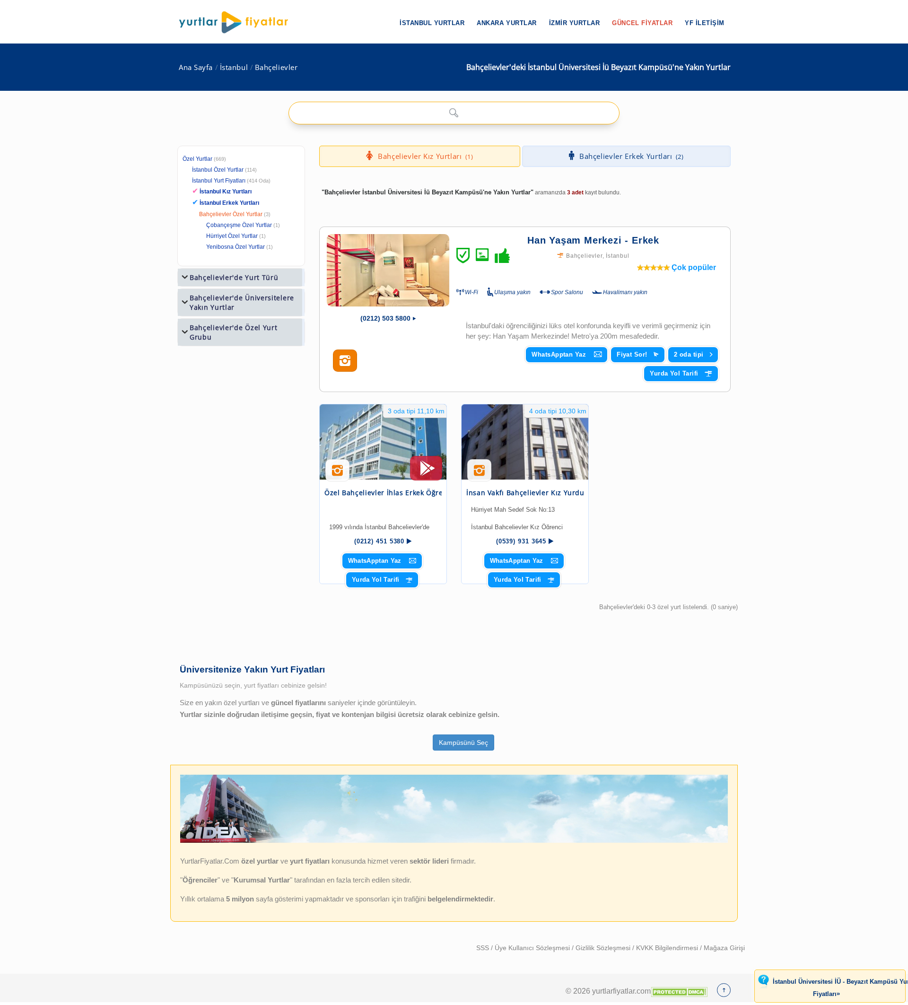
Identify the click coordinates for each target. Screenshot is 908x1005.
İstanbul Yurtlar (432, 22)
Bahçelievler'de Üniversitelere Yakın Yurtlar (242, 302)
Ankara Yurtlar (506, 22)
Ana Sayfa (196, 67)
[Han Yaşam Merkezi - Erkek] (388, 270)
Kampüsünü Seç (463, 742)
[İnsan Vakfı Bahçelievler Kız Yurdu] (525, 442)
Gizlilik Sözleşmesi (604, 948)
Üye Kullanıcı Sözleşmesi (533, 948)
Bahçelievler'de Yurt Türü (234, 277)
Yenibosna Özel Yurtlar (235, 247)
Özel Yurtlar (197, 159)
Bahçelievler (276, 67)
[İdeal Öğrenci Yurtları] (454, 841)
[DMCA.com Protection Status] (679, 991)
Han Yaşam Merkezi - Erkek (593, 240)
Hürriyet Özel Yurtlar (232, 236)
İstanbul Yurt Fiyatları (231, 180)
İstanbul (234, 67)
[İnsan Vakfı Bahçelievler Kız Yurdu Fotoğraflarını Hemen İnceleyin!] (479, 474)
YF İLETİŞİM (705, 22)
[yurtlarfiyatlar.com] (238, 22)
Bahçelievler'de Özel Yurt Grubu (234, 332)
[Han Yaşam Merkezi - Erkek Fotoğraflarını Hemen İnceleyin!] (345, 361)
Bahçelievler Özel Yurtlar (230, 214)
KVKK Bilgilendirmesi (668, 948)
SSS (483, 948)
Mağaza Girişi (724, 948)
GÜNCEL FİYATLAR (642, 22)
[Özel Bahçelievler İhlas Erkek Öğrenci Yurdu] (383, 442)
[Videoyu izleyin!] (426, 472)
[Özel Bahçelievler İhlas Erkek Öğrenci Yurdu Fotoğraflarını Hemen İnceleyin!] (337, 474)
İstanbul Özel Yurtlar (218, 169)
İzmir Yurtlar (574, 22)
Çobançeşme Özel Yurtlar (239, 225)
